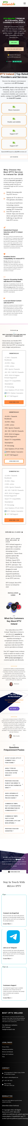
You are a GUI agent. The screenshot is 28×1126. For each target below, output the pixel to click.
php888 (15, 1116)
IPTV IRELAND (15, 1112)
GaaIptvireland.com (8, 1029)
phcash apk (16, 1114)
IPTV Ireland (6, 1027)
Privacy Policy (5, 1047)
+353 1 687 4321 (8, 1080)
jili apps (22, 1114)
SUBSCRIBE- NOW (14, 520)
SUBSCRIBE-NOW (14, 402)
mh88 (11, 1114)
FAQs (3, 1056)
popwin (20, 1118)
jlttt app (20, 1116)
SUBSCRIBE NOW (14, 461)
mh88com (5, 1114)
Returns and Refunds (7, 1052)
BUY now (14, 42)
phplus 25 (10, 1116)
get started (14, 157)
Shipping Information (7, 1049)
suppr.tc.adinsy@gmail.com (11, 1077)
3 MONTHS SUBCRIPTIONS (14, 49)
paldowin (15, 1118)
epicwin (9, 1118)
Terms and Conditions (7, 1054)
